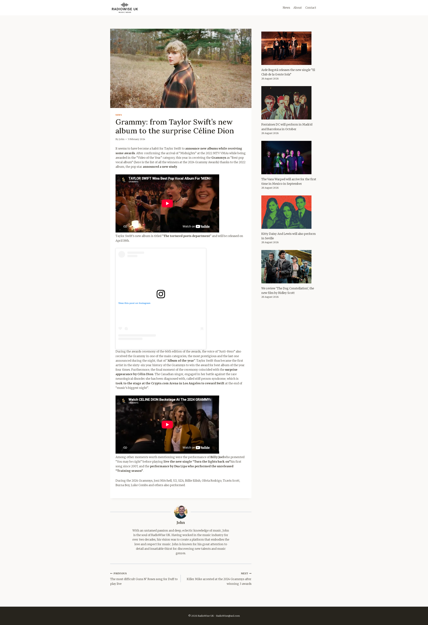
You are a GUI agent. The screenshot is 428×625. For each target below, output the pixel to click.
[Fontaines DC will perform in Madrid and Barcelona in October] (289, 102)
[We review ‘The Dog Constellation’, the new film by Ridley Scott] (289, 266)
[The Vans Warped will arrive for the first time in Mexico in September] (289, 157)
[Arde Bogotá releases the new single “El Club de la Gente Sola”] (289, 48)
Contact (310, 8)
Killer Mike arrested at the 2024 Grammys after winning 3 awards (219, 579)
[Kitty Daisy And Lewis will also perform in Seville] (289, 212)
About (297, 8)
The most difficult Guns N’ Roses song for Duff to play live (144, 579)
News (286, 8)
